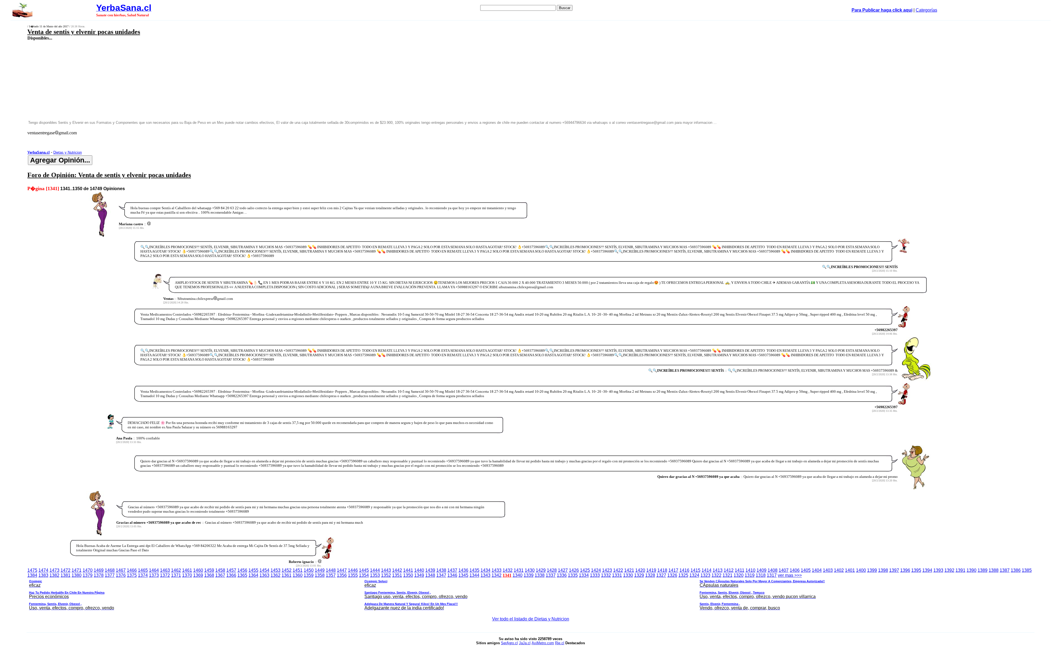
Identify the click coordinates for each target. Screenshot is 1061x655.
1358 (320, 575)
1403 (828, 570)
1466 (132, 570)
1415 (695, 570)
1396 (905, 570)
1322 (716, 575)
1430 (530, 570)
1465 (143, 570)
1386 (1016, 570)
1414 (706, 570)
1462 (176, 570)
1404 (817, 570)
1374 (143, 575)
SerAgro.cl (509, 643)
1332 (606, 575)
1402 (839, 570)
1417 (673, 570)
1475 (32, 570)
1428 (552, 570)
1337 (551, 575)
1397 (894, 570)
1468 (110, 570)
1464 (154, 570)
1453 (275, 570)
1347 (441, 575)
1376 (121, 575)
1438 (441, 570)
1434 (485, 570)
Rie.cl (559, 643)
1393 (938, 570)
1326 (672, 575)
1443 (386, 570)
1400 (861, 570)
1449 (320, 570)
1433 (496, 570)
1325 (683, 575)
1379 (88, 575)
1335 (573, 575)
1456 (242, 570)
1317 (772, 575)
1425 (585, 570)
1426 (574, 570)
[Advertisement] (346, 80)
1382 (54, 575)
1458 (220, 570)
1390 (971, 570)
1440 (419, 570)
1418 (662, 570)
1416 (684, 570)
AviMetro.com (543, 643)
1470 (88, 570)
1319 (750, 575)
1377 (110, 575)
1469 (99, 570)
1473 (54, 570)
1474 (43, 570)
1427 (563, 570)
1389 (983, 570)
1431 (519, 570)
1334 (584, 575)
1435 (474, 570)
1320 (739, 575)
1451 (298, 570)
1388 (994, 570)
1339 (529, 575)
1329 (639, 575)
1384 (32, 575)
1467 (121, 570)
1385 (1027, 570)
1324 (694, 575)
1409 (761, 570)
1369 (198, 575)
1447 (342, 570)
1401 (850, 570)
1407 (784, 570)
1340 (517, 575)
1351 (397, 575)
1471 (77, 570)
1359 (309, 575)
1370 (187, 575)
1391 (960, 570)
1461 (187, 570)
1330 (628, 575)
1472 (65, 570)
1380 (77, 575)
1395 (916, 570)
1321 (727, 575)
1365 (242, 575)
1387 (1005, 570)
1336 (562, 575)
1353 (375, 575)
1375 (132, 575)
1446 (353, 570)
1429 (541, 570)
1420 (640, 570)
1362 (275, 575)
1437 (452, 570)
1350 (408, 575)
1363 (264, 575)
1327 (661, 575)
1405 (806, 570)
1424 (596, 570)
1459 (209, 570)
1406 (795, 570)
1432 (508, 570)
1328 (650, 575)
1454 (264, 570)
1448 (331, 570)
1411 (739, 570)
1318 (761, 575)
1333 (595, 575)
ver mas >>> (427, 591)
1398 (883, 570)
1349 (419, 575)
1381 (65, 575)
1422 (618, 570)
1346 (452, 575)
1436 (463, 570)
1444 (375, 570)
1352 (386, 575)
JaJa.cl (524, 643)
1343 (485, 575)
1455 (253, 570)
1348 (430, 575)
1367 (220, 575)
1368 (209, 575)
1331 (617, 575)
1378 (99, 575)
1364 (253, 575)
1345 (463, 575)
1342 (496, 575)
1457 (231, 570)
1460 (198, 570)
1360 (298, 575)
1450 (309, 570)
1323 (705, 575)
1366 (231, 575)
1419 (651, 570)
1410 (750, 570)
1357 (331, 575)
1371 (176, 575)
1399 (872, 570)
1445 (364, 570)
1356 (342, 575)
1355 (353, 575)
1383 (43, 575)
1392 (949, 570)
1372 (165, 575)
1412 (729, 570)
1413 (718, 570)
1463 (165, 570)
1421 (629, 570)
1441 (408, 570)
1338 (540, 575)
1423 (607, 570)
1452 (286, 570)
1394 (927, 570)
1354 (364, 575)
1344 (474, 575)
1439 (430, 570)
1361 (286, 575)
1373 (154, 575)
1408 (773, 570)
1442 (397, 570)
